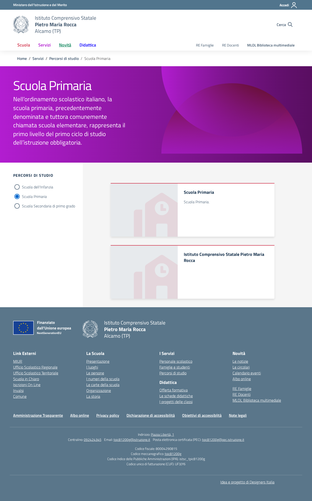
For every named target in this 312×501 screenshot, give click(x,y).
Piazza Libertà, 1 (162, 434)
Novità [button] (65, 45)
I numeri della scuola (102, 379)
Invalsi (18, 390)
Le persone (95, 373)
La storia (93, 396)
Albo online (242, 379)
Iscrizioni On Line (26, 385)
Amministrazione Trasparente (38, 415)
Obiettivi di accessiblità (202, 415)
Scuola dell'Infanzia (37, 187)
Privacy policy (107, 415)
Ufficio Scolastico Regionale (35, 367)
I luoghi (92, 367)
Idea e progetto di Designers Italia (247, 482)
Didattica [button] (87, 45)
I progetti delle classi (176, 402)
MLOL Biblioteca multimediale (271, 45)
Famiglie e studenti (174, 367)
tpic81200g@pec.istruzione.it (223, 439)
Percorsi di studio (172, 373)
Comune (20, 396)
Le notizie (240, 361)
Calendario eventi (247, 373)
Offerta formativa (173, 390)
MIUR (17, 361)
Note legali (238, 415)
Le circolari (241, 367)
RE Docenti (230, 45)
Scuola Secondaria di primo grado (48, 206)
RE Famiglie (205, 45)
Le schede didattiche (176, 396)
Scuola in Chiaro (26, 379)
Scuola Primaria (34, 196)
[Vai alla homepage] (21, 24)
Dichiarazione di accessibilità (151, 415)
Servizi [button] (44, 45)
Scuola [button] (23, 45)
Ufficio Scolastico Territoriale (35, 373)
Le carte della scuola (102, 385)
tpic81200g (173, 453)
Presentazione (97, 361)
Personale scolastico (175, 361)
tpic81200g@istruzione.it (132, 439)
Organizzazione (98, 390)
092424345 (92, 439)
